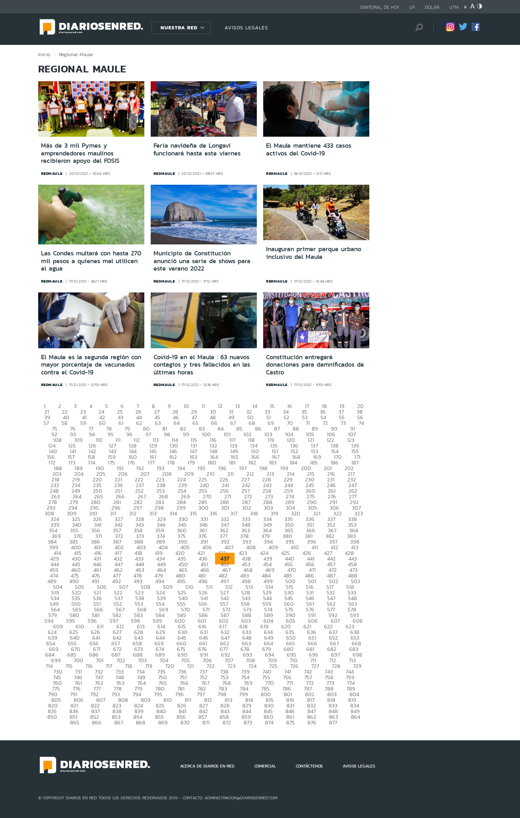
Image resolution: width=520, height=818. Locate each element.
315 (193, 513)
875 (290, 722)
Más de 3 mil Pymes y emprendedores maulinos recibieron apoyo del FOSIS (80, 153)
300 (203, 507)
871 (206, 722)
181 (232, 462)
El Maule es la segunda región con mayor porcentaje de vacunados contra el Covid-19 (91, 364)
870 (185, 722)
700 (78, 660)
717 (108, 666)
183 (273, 462)
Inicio (44, 54)
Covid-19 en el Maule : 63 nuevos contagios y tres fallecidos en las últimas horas (202, 364)
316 (214, 513)
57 (46, 423)
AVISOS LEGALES (246, 27)
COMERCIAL (265, 766)
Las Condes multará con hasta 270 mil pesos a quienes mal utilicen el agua (91, 261)
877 (333, 722)
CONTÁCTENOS (309, 766)
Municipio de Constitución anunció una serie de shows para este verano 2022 (202, 261)
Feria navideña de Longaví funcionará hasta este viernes (197, 149)
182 (252, 462)
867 (118, 722)
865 (74, 722)
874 (269, 722)
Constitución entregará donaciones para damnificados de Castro (315, 364)
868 (140, 722)
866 (97, 722)
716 (89, 666)
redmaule (52, 173)
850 (52, 717)
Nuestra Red (179, 27)
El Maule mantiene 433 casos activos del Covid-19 (308, 149)
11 (203, 406)
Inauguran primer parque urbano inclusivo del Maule (313, 252)
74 (361, 423)
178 (171, 462)
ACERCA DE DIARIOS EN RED (207, 766)
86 (258, 428)
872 (227, 722)
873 (248, 722)
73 (343, 423)
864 (355, 717)
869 (163, 722)
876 (311, 722)
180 (212, 462)
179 (191, 462)
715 (69, 666)
